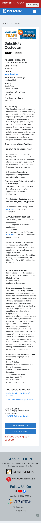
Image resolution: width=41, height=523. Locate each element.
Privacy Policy (20, 511)
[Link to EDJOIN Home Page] (12, 11)
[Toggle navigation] (34, 11)
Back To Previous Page (11, 23)
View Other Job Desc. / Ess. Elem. (19, 400)
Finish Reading (32, 5)
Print (19, 53)
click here (10, 209)
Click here (10, 235)
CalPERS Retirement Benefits (17, 416)
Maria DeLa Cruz (11, 74)
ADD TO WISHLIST (20, 426)
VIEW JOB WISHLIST (20, 432)
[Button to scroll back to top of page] (37, 515)
